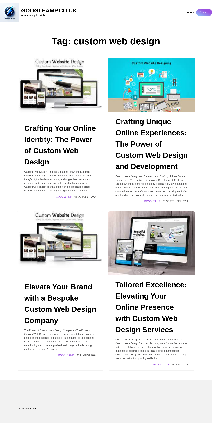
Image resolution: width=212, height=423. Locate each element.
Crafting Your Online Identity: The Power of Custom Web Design (60, 145)
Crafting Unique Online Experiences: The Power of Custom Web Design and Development (151, 144)
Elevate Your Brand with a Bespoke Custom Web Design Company (60, 304)
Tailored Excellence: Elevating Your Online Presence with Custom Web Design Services (151, 307)
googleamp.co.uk (49, 10)
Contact (204, 12)
